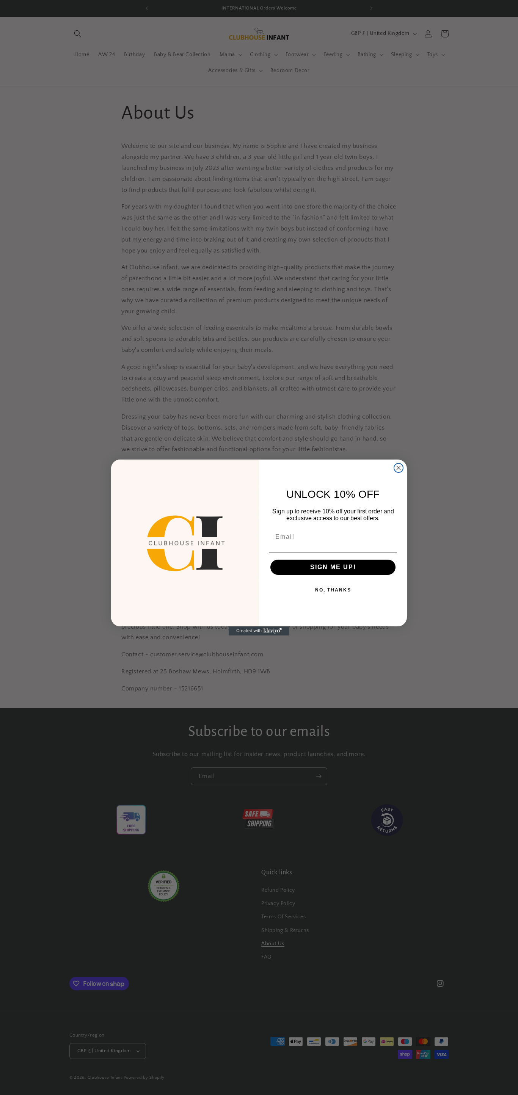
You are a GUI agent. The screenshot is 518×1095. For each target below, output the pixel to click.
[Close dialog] (398, 467)
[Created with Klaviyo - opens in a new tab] (259, 630)
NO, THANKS (333, 590)
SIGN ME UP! (333, 567)
